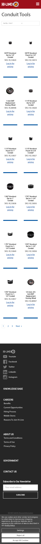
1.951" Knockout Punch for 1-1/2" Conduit (10, 294)
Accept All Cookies (20, 540)
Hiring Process (10, 412)
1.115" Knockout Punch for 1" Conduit (10, 151)
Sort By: (5, 23)
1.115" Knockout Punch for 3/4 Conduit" (31, 151)
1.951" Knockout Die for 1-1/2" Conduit (31, 246)
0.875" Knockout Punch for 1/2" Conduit (31, 55)
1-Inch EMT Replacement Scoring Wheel (10, 103)
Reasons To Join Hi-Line (14, 420)
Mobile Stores (9, 416)
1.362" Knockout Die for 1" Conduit (10, 198)
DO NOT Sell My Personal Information (20, 513)
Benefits (7, 404)
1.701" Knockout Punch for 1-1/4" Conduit (10, 246)
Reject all (20, 535)
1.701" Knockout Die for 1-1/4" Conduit (31, 198)
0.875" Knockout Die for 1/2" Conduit (10, 55)
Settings (20, 530)
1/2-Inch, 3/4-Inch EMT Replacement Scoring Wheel (31, 295)
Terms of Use (9, 442)
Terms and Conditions (13, 438)
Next (18, 326)
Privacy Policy (9, 446)
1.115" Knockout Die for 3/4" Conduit (31, 103)
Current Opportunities (13, 408)
